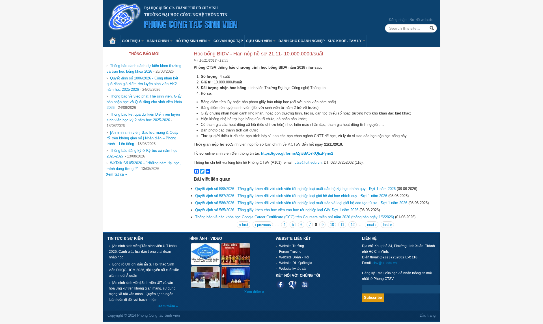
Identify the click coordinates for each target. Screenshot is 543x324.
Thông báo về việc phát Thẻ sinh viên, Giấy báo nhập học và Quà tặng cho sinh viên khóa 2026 (144, 102)
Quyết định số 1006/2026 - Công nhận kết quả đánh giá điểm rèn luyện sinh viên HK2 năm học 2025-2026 (142, 84)
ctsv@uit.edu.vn (308, 162)
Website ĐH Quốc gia (295, 263)
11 (342, 225)
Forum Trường (290, 252)
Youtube (304, 284)
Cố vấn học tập (228, 41)
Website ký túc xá (292, 269)
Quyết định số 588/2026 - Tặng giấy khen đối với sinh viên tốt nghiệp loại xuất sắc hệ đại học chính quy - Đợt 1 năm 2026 (295, 189)
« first (243, 225)
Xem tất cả (115, 174)
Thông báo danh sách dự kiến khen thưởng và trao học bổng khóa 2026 (144, 69)
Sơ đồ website (421, 20)
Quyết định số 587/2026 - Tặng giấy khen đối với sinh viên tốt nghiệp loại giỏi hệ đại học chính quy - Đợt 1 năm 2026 (291, 196)
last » (387, 225)
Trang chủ (114, 41)
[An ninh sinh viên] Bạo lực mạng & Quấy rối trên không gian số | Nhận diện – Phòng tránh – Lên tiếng (142, 138)
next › (371, 225)
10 (332, 225)
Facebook (280, 284)
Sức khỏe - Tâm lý (345, 41)
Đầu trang (428, 315)
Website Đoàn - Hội (294, 257)
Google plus (292, 284)
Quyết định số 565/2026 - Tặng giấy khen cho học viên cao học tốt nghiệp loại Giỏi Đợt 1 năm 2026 (276, 210)
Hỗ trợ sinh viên (192, 41)
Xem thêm (167, 306)
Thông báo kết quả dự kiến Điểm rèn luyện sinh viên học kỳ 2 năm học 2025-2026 (143, 117)
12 (353, 225)
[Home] (173, 17)
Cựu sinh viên (259, 41)
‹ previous (263, 225)
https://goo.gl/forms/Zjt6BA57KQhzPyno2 (297, 153)
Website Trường (291, 246)
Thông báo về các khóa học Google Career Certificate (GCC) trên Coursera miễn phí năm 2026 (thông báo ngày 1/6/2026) (294, 217)
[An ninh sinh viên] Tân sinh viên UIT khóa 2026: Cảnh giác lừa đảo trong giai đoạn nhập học (143, 251)
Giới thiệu (131, 41)
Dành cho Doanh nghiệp (302, 41)
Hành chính (158, 41)
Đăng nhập (397, 20)
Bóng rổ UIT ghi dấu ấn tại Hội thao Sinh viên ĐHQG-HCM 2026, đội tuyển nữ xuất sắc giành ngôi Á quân (144, 270)
